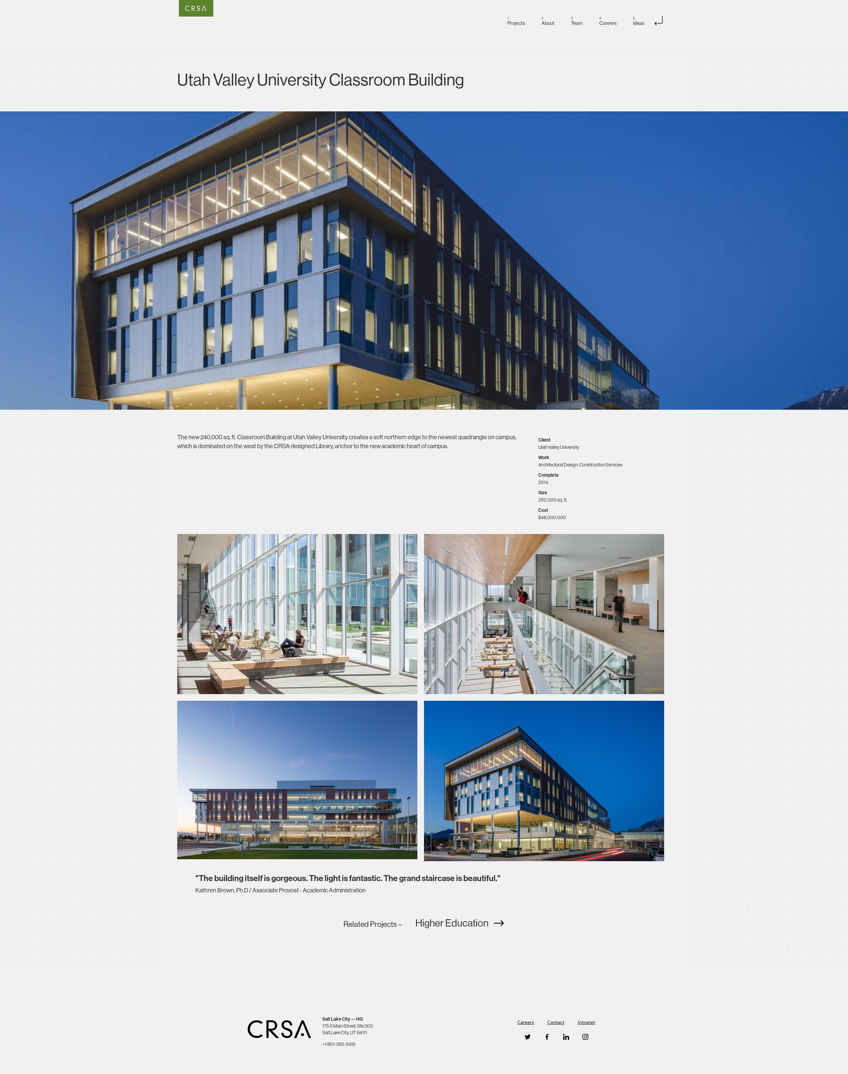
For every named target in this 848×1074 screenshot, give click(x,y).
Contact (555, 1022)
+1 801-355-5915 (338, 1044)
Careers (525, 1022)
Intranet (586, 1022)
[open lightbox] (424, 260)
